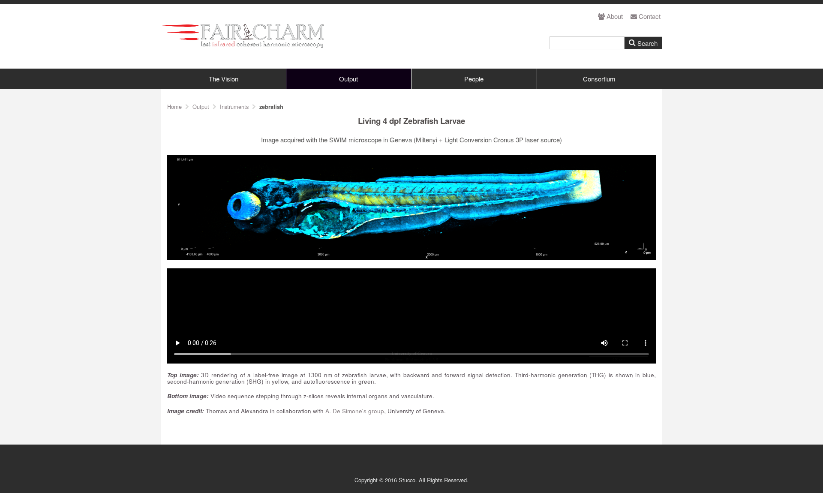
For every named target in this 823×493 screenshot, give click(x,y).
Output (348, 78)
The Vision (223, 78)
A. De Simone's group (354, 411)
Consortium (599, 78)
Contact (650, 16)
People (474, 78)
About (615, 16)
